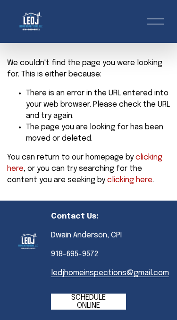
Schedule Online (88, 302)
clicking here (129, 180)
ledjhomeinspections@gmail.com (110, 273)
